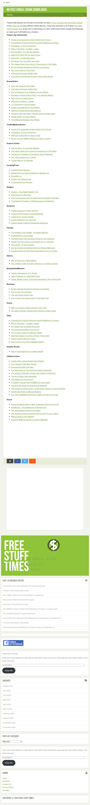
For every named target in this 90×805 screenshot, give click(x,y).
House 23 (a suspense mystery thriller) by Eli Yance (31, 39)
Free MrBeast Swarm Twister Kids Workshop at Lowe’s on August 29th (30, 609)
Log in (4, 778)
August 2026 (8, 686)
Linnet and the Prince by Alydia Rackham (27, 213)
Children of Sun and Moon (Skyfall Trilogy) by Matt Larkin (33, 113)
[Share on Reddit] (32, 461)
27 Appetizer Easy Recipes (21, 182)
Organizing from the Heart (21, 195)
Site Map (5, 790)
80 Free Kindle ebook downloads (27, 10)
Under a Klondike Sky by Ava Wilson (25, 107)
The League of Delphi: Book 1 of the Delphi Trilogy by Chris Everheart (38, 388)
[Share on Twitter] (25, 461)
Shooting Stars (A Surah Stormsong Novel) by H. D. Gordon (34, 251)
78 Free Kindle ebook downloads (16, 590)
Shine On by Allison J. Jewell (22, 101)
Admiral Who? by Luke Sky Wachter (25, 52)
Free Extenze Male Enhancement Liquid (18, 599)
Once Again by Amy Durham (22, 245)
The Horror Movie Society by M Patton (26, 410)
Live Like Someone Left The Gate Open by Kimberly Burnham (35, 198)
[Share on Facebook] (17, 461)
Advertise (6, 781)
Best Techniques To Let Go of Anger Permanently (30, 335)
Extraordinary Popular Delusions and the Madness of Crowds (35, 43)
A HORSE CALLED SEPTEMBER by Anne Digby (30, 382)
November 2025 (9, 727)
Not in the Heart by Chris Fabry (23, 70)
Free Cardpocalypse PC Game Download (19, 613)
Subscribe (9, 670)
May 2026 (7, 699)
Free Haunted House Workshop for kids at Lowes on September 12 (29, 627)
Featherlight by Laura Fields (22, 235)
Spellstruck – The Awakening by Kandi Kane (28, 407)
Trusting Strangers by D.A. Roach (24, 273)
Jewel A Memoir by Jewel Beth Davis (25, 276)
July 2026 (6, 690)
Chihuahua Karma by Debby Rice (24, 73)
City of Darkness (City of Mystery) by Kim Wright (29, 92)
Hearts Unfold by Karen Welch (23, 116)
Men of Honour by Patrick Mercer (24, 260)
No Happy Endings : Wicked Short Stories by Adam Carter (33, 311)
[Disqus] (45, 498)
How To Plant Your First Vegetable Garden (27, 342)
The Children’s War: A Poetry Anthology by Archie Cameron (34, 263)
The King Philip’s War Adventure (23, 376)
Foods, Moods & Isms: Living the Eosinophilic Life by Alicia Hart (36, 279)
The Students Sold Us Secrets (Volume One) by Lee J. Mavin (34, 413)
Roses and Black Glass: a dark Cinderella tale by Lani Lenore (35, 404)
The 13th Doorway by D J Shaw (23, 157)
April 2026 (7, 704)
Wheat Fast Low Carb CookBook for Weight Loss (30, 173)
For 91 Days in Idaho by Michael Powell (26, 332)
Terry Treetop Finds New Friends (23, 364)
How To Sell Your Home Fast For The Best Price (30, 298)
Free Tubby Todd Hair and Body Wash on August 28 (23, 595)
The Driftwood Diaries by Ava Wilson (25, 119)
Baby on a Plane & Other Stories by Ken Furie (29, 307)
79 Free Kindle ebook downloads (16, 622)
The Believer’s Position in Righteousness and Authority (32, 201)
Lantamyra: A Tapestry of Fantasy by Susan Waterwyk (32, 154)
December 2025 (9, 722)
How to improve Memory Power (23, 339)
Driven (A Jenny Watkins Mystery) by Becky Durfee (30, 138)
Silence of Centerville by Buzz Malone (26, 110)
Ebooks (10, 14)
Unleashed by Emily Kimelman (23, 46)
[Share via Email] (10, 461)
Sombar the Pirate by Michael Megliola (26, 391)
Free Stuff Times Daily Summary (15, 604)
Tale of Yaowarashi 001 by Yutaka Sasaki (27, 351)
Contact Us (6, 784)
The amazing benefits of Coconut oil (25, 329)
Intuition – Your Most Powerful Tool (24, 192)
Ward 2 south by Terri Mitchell (22, 416)
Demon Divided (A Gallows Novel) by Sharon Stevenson (33, 248)
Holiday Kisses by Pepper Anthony (24, 210)
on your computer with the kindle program (66, 22)
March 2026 (7, 709)
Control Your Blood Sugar (21, 179)
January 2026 (8, 718)
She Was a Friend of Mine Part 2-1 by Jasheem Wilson (32, 95)
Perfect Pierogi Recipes (20, 170)
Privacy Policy (7, 787)
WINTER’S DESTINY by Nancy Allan (25, 55)
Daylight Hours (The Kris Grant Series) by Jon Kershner (32, 238)
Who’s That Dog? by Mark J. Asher (25, 49)
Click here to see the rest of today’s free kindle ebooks (32, 76)
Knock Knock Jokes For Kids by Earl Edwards (29, 385)
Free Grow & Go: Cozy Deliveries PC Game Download (24, 586)
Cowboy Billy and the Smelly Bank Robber (27, 361)
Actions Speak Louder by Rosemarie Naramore (29, 223)
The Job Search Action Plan (22, 295)
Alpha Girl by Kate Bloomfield (23, 58)
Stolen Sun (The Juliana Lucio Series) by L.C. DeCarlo (32, 241)
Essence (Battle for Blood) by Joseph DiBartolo (29, 419)
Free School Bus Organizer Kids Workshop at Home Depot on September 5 (32, 618)
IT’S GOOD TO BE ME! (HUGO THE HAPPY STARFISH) (33, 373)
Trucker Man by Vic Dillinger (22, 160)
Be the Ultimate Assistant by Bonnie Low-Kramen (30, 67)
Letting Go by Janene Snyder (22, 217)
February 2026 (8, 713)
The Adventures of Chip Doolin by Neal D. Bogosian (31, 370)
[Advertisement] (45, 438)
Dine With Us (16, 176)
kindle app (16, 25)
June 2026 (7, 695)
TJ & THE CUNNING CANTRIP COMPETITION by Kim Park (34, 394)
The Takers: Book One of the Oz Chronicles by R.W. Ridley (34, 64)
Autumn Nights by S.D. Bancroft (23, 220)
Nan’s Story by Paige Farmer (22, 98)
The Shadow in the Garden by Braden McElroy (29, 232)
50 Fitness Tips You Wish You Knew (25, 61)
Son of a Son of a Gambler (21, 292)
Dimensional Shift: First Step (22, 367)
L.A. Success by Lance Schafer (23, 104)
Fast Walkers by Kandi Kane (22, 379)
